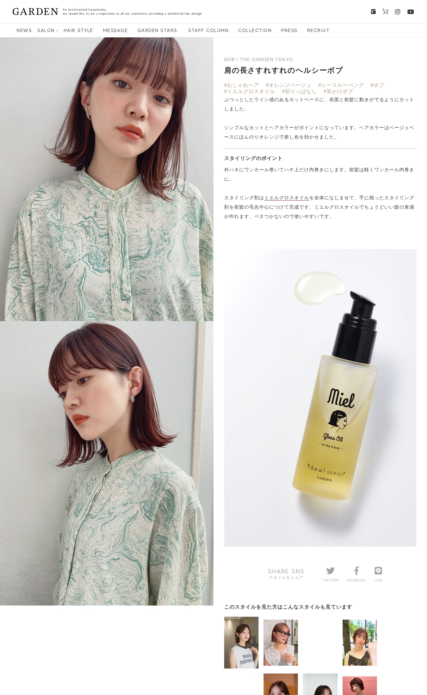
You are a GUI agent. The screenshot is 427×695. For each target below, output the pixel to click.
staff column (208, 30)
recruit (318, 30)
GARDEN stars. (158, 30)
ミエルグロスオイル (286, 197)
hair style (78, 30)
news (24, 30)
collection (255, 30)
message (115, 30)
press (289, 30)
